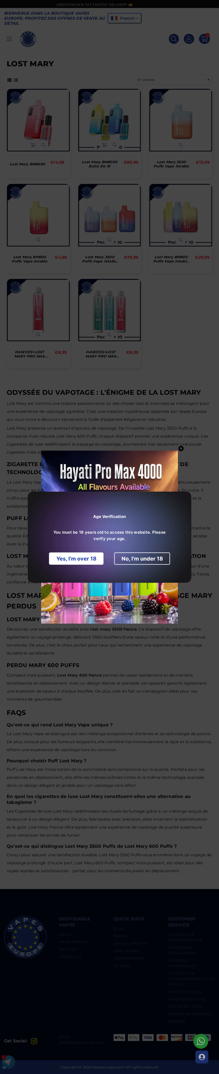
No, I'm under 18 (142, 558)
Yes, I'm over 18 (76, 558)
